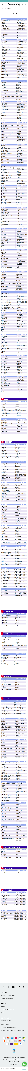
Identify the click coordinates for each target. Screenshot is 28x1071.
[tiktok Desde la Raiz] (19, 987)
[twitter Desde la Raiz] (24, 987)
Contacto (3, 1013)
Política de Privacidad (7, 999)
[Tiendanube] (14, 1064)
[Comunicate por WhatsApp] (24, 1064)
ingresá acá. (22, 1059)
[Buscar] (25, 8)
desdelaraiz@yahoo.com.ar (8, 1027)
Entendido (22, 1069)
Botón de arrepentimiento (14, 1061)
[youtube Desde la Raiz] (14, 987)
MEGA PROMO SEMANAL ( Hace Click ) (14, 1)
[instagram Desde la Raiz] (3, 987)
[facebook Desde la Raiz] (8, 987)
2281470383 (5, 1024)
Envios (3, 1006)
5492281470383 (6, 1021)
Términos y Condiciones (8, 995)
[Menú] (2, 4)
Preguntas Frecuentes (7, 1010)
